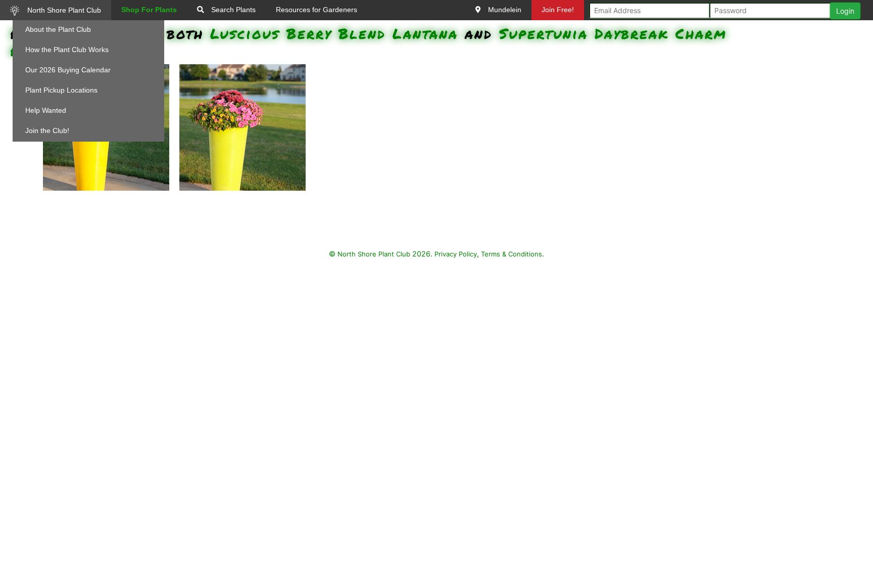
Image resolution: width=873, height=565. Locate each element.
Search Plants (232, 10)
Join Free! (558, 10)
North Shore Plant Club (63, 10)
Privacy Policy (455, 254)
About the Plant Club (58, 29)
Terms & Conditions (511, 254)
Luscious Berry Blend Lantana (334, 33)
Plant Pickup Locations (61, 90)
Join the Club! (47, 130)
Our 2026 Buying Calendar (68, 70)
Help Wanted (45, 110)
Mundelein (503, 10)
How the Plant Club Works (67, 50)
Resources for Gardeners (316, 10)
